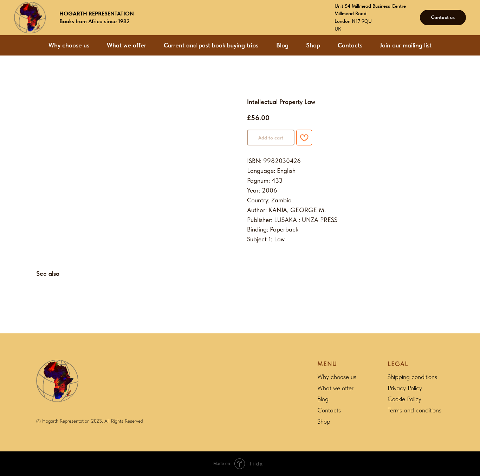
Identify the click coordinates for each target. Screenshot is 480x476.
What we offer (126, 45)
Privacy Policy (405, 388)
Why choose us (68, 45)
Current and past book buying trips (211, 45)
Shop (313, 45)
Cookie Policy (404, 399)
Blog (282, 45)
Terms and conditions (414, 410)
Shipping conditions (412, 376)
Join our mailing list (406, 45)
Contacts (350, 45)
